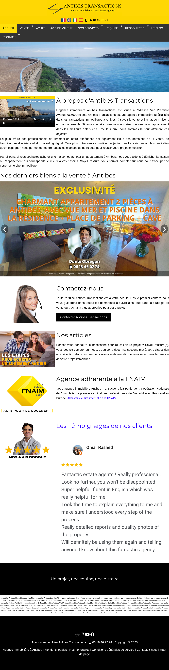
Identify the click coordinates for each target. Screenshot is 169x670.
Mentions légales (56, 649)
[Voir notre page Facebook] (92, 635)
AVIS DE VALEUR (61, 28)
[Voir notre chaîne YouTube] (87, 635)
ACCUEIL (9, 28)
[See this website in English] (69, 19)
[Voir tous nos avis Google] (28, 441)
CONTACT (9, 37)
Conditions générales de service (113, 649)
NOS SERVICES (88, 28)
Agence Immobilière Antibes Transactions (59, 642)
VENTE (24, 28)
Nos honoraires (79, 649)
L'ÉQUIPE (112, 28)
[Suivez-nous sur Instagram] (82, 635)
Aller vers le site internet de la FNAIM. (92, 398)
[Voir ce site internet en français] (64, 19)
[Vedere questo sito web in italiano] (75, 19)
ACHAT (40, 28)
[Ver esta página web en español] (80, 19)
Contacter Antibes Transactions (83, 317)
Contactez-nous (147, 649)
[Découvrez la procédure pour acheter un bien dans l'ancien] (28, 348)
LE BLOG (157, 28)
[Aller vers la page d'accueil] (77, 635)
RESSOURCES (134, 28)
